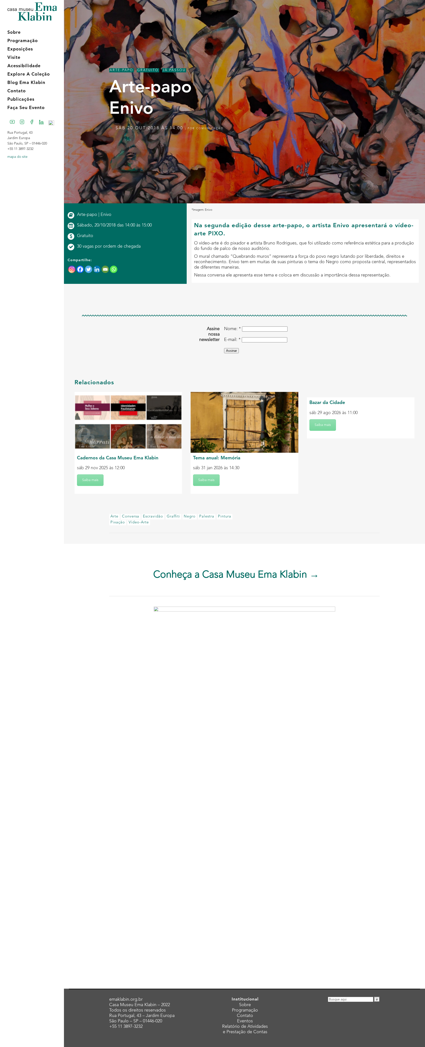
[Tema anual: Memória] (244, 422)
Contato (245, 1016)
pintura (224, 516)
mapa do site (17, 157)
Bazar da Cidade (327, 403)
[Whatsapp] (113, 269)
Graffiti (173, 516)
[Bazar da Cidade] (360, 394)
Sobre (245, 1005)
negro (190, 516)
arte (114, 516)
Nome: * (232, 329)
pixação (117, 522)
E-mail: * (232, 340)
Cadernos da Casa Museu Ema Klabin (117, 458)
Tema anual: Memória (216, 458)
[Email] (105, 269)
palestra (206, 516)
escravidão (153, 516)
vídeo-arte (139, 522)
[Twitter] (88, 269)
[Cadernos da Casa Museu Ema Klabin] (128, 422)
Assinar (231, 351)
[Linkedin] (97, 269)
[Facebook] (80, 269)
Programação (245, 1010)
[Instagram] (72, 269)
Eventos (245, 1021)
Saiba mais (90, 480)
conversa (130, 516)
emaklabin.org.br (126, 999)
